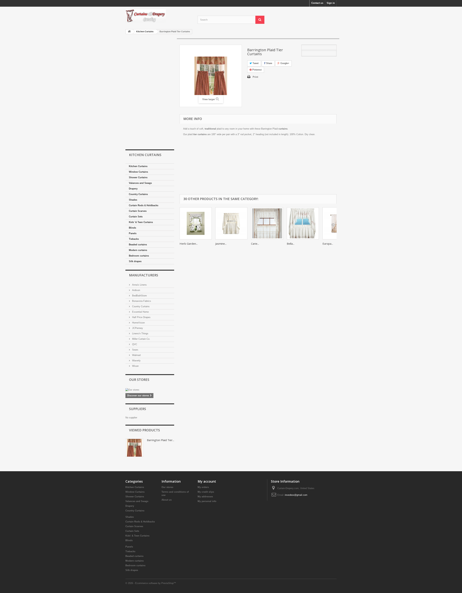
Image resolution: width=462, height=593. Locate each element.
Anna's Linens (139, 284)
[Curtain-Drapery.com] (158, 16)
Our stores (139, 379)
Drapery (133, 188)
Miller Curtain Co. (140, 339)
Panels (132, 233)
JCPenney (137, 328)
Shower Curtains (138, 177)
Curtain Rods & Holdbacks (143, 205)
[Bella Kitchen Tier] (303, 223)
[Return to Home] (129, 31)
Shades (133, 199)
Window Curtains (138, 171)
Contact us (317, 3)
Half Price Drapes (141, 317)
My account (207, 481)
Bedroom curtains (139, 255)
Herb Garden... (189, 243)
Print (255, 77)
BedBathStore (139, 295)
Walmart (136, 355)
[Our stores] (149, 389)
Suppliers (137, 409)
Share (268, 63)
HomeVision (138, 322)
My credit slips (206, 492)
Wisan (135, 366)
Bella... (290, 243)
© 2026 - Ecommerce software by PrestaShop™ (150, 583)
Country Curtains (138, 194)
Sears (134, 349)
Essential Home (140, 311)
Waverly (136, 360)
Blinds (132, 227)
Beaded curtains (138, 244)
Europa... (327, 243)
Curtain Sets (136, 216)
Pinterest (257, 69)
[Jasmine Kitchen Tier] (231, 223)
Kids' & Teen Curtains (141, 222)
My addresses (205, 496)
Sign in (331, 3)
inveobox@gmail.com (296, 495)
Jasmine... (220, 243)
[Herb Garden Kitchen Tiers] (196, 223)
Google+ (284, 63)
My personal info (207, 501)
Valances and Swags (140, 183)
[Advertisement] (149, 92)
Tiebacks (134, 239)
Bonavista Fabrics (141, 301)
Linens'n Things (139, 333)
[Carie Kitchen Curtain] (267, 223)
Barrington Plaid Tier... (160, 440)
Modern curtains (138, 250)
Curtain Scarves (138, 211)
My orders (203, 487)
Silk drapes (135, 261)
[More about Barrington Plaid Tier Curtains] (134, 448)
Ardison (135, 290)
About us (167, 499)
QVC (134, 344)
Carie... (255, 243)
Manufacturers (143, 275)
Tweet (255, 63)
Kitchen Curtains (138, 166)
